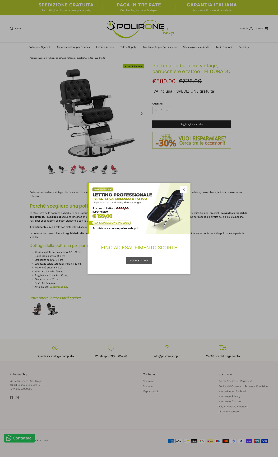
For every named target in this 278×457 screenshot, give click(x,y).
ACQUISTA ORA (139, 260)
